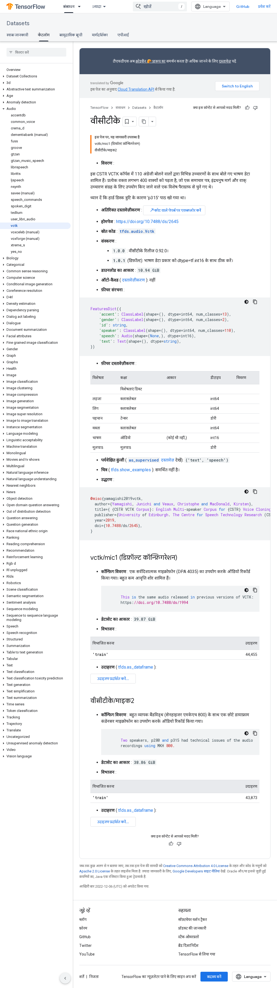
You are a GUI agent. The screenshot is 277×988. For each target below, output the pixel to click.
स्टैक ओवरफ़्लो (188, 937)
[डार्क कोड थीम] (246, 301)
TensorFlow (99, 108)
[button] (35, 76)
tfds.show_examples (131, 469)
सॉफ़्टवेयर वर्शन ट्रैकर (192, 919)
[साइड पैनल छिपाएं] (65, 978)
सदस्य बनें (214, 976)
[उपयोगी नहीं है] (255, 108)
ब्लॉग (83, 919)
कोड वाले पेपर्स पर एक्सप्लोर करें (175, 210)
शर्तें (81, 976)
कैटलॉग (44, 34)
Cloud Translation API (136, 89)
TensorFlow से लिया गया (196, 954)
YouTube (87, 954)
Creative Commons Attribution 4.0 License (195, 866)
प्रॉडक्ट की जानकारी (192, 928)
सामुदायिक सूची (70, 34)
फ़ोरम (83, 928)
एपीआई (123, 34)
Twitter (85, 945)
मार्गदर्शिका (100, 34)
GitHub (242, 6)
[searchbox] (36, 52)
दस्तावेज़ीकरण (133, 280)
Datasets (17, 23)
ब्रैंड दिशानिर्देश (188, 945)
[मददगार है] (247, 108)
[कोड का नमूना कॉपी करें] (255, 301)
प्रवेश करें (264, 6)
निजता (94, 976)
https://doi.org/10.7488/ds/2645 (147, 221)
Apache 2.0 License (94, 871)
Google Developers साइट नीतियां (196, 871)
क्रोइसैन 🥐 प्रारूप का (151, 61)
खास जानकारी (17, 34)
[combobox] (160, 6)
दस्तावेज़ (225, 61)
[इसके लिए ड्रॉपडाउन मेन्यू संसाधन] (80, 6)
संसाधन (68, 6)
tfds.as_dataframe (135, 667)
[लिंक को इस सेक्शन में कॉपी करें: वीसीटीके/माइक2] (139, 701)
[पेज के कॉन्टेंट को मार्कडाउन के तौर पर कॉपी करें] (144, 121)
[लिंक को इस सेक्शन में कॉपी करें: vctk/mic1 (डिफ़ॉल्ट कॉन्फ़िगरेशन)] (182, 558)
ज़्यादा (96, 6)
